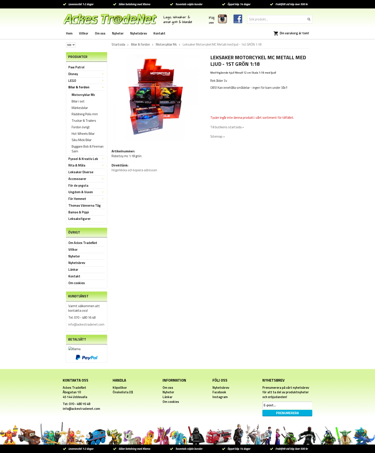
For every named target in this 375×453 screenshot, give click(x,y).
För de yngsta (78, 185)
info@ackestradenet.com (86, 324)
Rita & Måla (76, 165)
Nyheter (118, 33)
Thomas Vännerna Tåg (84, 205)
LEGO (72, 80)
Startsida (118, 44)
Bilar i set (78, 101)
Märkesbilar (80, 107)
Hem (69, 33)
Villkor (83, 33)
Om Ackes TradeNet (82, 242)
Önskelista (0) (123, 392)
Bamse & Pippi (78, 212)
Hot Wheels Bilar (83, 133)
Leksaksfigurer (79, 218)
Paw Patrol (76, 67)
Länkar (73, 269)
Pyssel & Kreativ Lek (83, 158)
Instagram (220, 396)
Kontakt (159, 33)
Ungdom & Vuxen (80, 191)
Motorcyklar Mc (83, 94)
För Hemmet (77, 198)
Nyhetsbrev (138, 33)
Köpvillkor (120, 387)
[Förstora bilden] (156, 97)
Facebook (219, 392)
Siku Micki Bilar (82, 139)
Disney (73, 73)
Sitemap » (217, 136)
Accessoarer (77, 178)
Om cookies (76, 282)
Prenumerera (287, 412)
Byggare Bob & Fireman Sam (88, 149)
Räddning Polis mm (85, 114)
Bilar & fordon (78, 87)
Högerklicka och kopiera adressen (134, 170)
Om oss (100, 33)
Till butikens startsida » (227, 127)
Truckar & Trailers (84, 120)
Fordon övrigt (81, 127)
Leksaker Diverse (80, 172)
